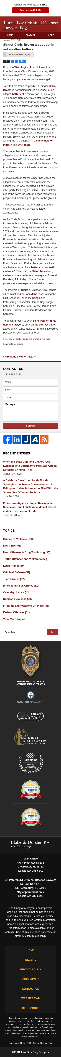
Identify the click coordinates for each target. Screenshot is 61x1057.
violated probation (14, 243)
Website (30, 959)
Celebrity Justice (20, 339)
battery (16, 94)
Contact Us (30, 988)
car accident (29, 294)
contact (43, 324)
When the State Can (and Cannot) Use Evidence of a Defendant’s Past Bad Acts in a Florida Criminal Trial (30, 465)
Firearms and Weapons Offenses (26, 605)
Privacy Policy (30, 969)
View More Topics (14, 619)
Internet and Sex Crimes (21, 585)
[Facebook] (7, 439)
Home (10, 35)
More (51, 35)
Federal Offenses (16, 612)
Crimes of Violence (41, 339)
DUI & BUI (12, 545)
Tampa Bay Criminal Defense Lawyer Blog (30, 26)
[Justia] (25, 439)
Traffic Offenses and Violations (25, 559)
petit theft (24, 144)
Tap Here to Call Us (30, 10)
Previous (9, 356)
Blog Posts (30, 1008)
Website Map (30, 998)
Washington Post (25, 67)
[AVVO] (35, 439)
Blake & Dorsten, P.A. (42, 1043)
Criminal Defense (16, 572)
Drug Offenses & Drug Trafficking (26, 552)
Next (32, 356)
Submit (30, 425)
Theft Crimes (14, 579)
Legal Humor (14, 565)
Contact (30, 35)
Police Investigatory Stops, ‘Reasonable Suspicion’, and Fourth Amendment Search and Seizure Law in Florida (29, 507)
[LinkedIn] (16, 439)
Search (52, 632)
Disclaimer (30, 979)
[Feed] (44, 439)
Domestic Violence (17, 599)
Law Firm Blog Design (29, 1052)
